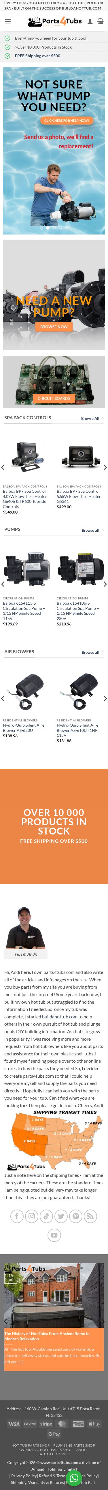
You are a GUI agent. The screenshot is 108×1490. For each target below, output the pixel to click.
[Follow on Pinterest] (76, 1216)
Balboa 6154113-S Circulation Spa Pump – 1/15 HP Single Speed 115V (24, 611)
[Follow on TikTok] (46, 1216)
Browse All (90, 418)
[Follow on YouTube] (54, 1235)
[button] (7, 21)
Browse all (90, 530)
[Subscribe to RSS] (90, 1216)
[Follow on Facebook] (17, 1216)
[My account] (90, 21)
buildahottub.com (59, 1016)
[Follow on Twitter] (61, 1216)
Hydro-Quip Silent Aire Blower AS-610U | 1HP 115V (77, 730)
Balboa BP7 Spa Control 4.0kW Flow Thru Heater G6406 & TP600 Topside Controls (25, 499)
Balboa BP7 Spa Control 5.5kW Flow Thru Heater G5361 (79, 496)
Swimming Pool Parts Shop (46, 1449)
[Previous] (5, 1321)
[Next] (102, 1321)
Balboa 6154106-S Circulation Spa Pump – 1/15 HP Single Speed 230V (78, 611)
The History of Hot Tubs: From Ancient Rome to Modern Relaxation (47, 1336)
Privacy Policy (24, 1475)
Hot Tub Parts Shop (31, 1445)
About (82, 1449)
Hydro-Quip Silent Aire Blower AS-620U (23, 728)
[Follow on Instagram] (32, 1216)
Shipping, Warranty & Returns (37, 1482)
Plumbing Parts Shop (74, 1445)
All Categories (55, 1454)
